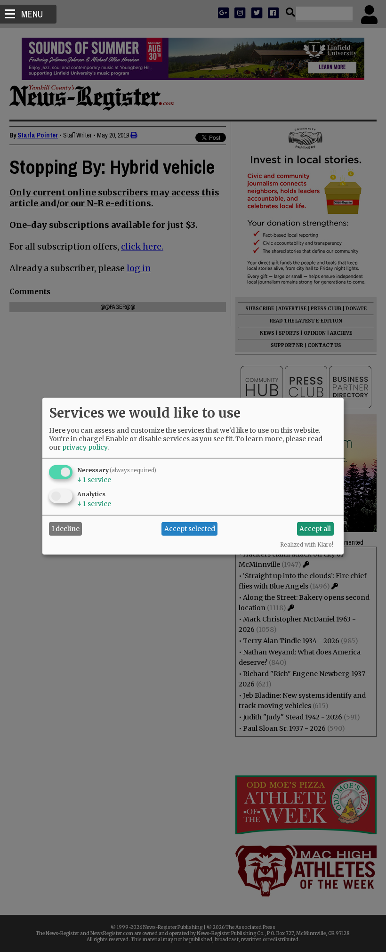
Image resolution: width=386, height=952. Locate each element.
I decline (66, 528)
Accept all (315, 528)
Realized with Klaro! (306, 544)
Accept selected (189, 528)
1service (94, 479)
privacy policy (84, 447)
